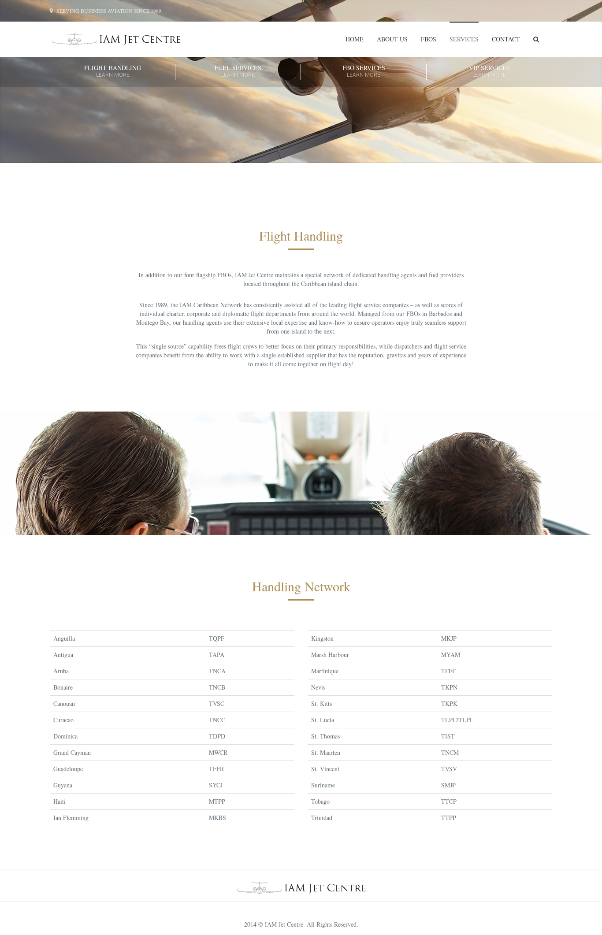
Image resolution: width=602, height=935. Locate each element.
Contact (506, 39)
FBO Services (363, 71)
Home (355, 39)
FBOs (428, 39)
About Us (392, 39)
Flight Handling (112, 71)
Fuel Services (238, 71)
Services (464, 39)
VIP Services (489, 71)
